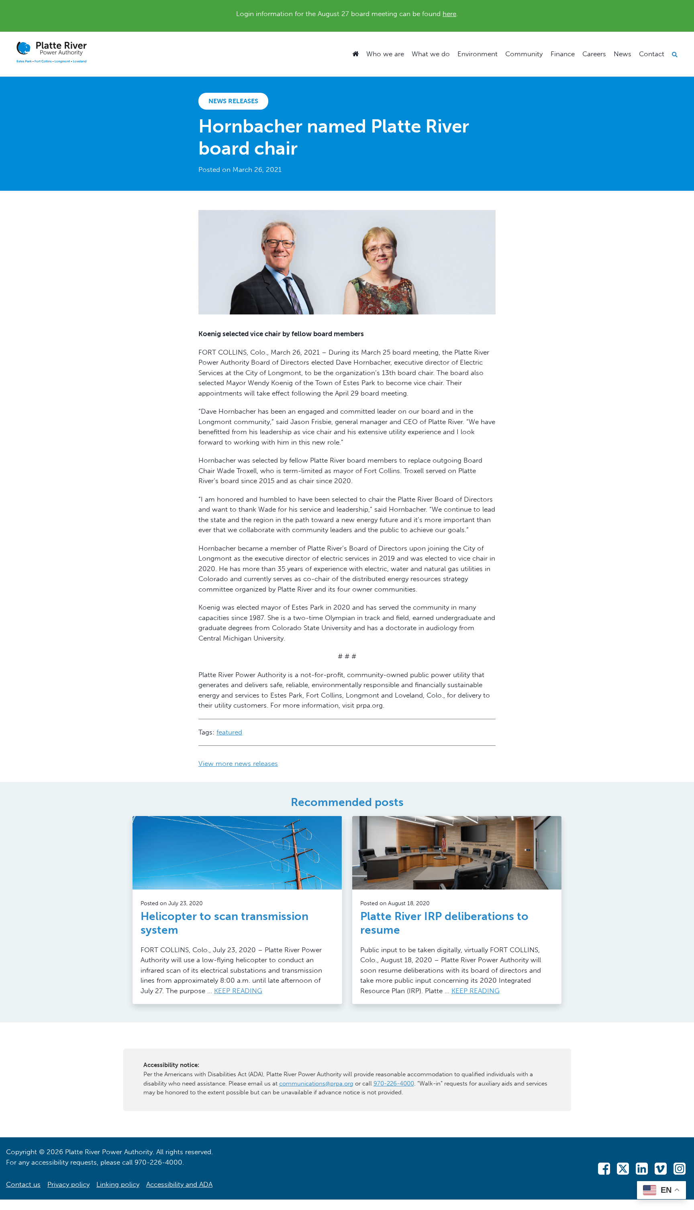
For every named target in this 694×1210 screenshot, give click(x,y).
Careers (594, 54)
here (449, 14)
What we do (431, 54)
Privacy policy (68, 1184)
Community (524, 54)
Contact (651, 54)
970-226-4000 (394, 1083)
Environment (477, 54)
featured (229, 732)
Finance (563, 54)
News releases (233, 101)
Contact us (23, 1184)
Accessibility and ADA (179, 1184)
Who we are (385, 54)
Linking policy (117, 1184)
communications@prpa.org (316, 1083)
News (622, 54)
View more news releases (238, 763)
